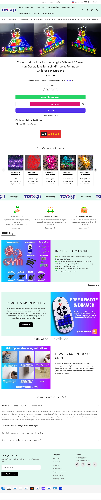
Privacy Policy (57, 468)
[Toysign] (8, 10)
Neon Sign (29, 7)
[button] (96, 10)
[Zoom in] (29, 27)
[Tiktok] (95, 464)
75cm (50, 90)
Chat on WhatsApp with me (50, 97)
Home (21, 7)
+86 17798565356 (81, 458)
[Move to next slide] (96, 170)
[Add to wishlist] (83, 104)
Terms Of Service (58, 475)
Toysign (58, 2)
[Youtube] (89, 464)
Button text (26, 325)
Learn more (16, 228)
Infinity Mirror (41, 7)
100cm (55, 90)
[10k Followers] (83, 464)
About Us (56, 458)
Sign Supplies (23, 13)
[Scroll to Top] (97, 489)
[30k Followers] (77, 464)
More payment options (50, 115)
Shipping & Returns (59, 472)
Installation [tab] (41, 338)
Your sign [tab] (8, 232)
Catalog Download (48, 13)
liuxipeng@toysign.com (82, 460)
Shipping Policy (58, 478)
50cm (46, 90)
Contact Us (35, 13)
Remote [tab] (94, 285)
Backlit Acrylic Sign (68, 7)
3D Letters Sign (53, 7)
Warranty (56, 465)
